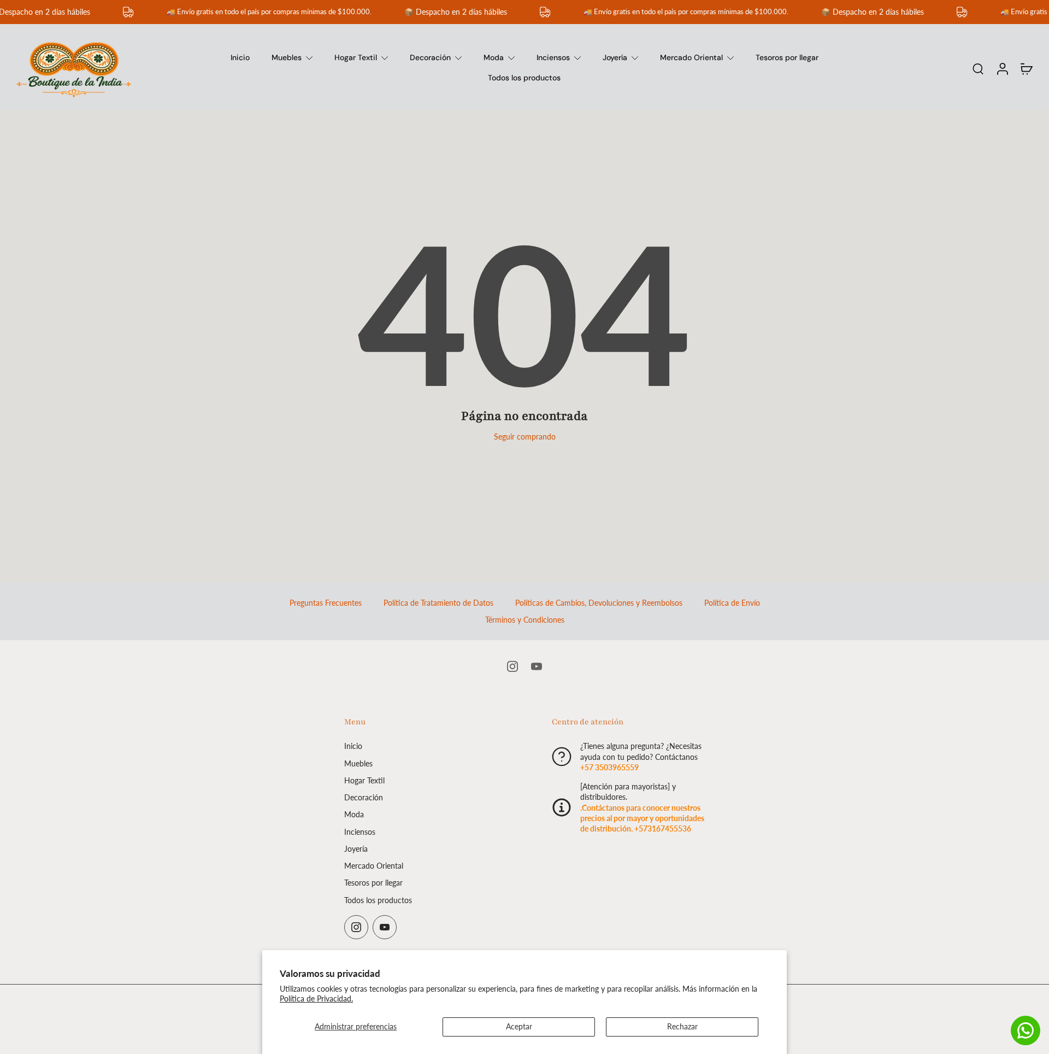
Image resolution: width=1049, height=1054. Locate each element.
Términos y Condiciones (524, 619)
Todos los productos (524, 78)
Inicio (240, 57)
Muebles (287, 57)
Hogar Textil (355, 57)
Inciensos (553, 57)
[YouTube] (536, 666)
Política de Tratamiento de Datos (438, 602)
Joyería (615, 57)
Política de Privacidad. (316, 998)
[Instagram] (512, 666)
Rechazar (682, 1026)
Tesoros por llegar (787, 57)
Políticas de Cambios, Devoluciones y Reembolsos (598, 602)
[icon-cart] (1026, 68)
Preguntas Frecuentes (326, 602)
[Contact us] (1025, 1030)
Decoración (430, 57)
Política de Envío (732, 602)
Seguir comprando (525, 436)
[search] (978, 68)
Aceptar (519, 1026)
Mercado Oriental (691, 57)
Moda (494, 57)
